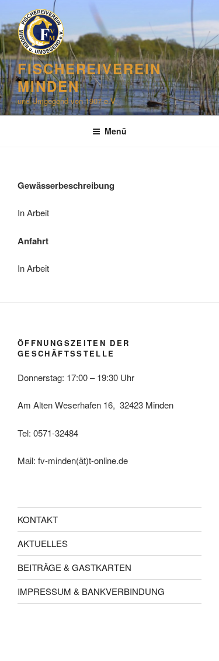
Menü (116, 131)
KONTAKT (38, 519)
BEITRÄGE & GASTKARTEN (74, 567)
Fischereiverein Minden (89, 77)
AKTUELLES (43, 543)
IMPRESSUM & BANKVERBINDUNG (91, 591)
